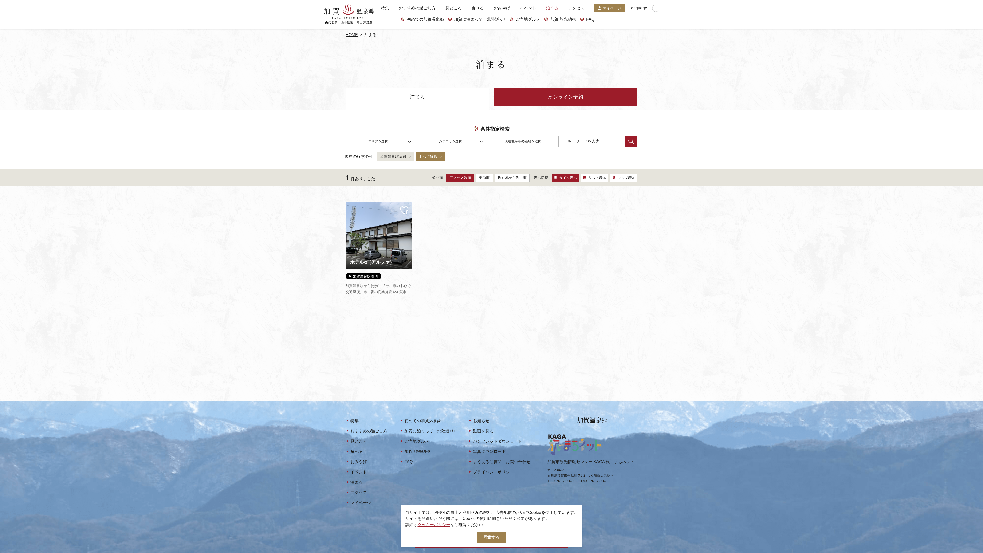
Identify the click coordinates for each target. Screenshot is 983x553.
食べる (478, 8)
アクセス (576, 8)
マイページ (612, 8)
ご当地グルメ (528, 19)
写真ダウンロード (489, 451)
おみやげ (502, 8)
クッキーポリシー (434, 525)
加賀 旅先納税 (563, 19)
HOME (352, 35)
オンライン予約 (565, 96)
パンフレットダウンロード (497, 441)
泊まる (552, 8)
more (350, 204)
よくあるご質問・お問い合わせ (501, 462)
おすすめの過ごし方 (417, 8)
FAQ (590, 19)
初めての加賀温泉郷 (425, 19)
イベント (528, 8)
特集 (385, 8)
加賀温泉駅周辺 (393, 157)
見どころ (453, 8)
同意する (491, 537)
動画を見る (483, 431)
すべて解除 (428, 157)
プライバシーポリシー (493, 472)
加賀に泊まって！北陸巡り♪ (479, 19)
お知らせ (481, 421)
